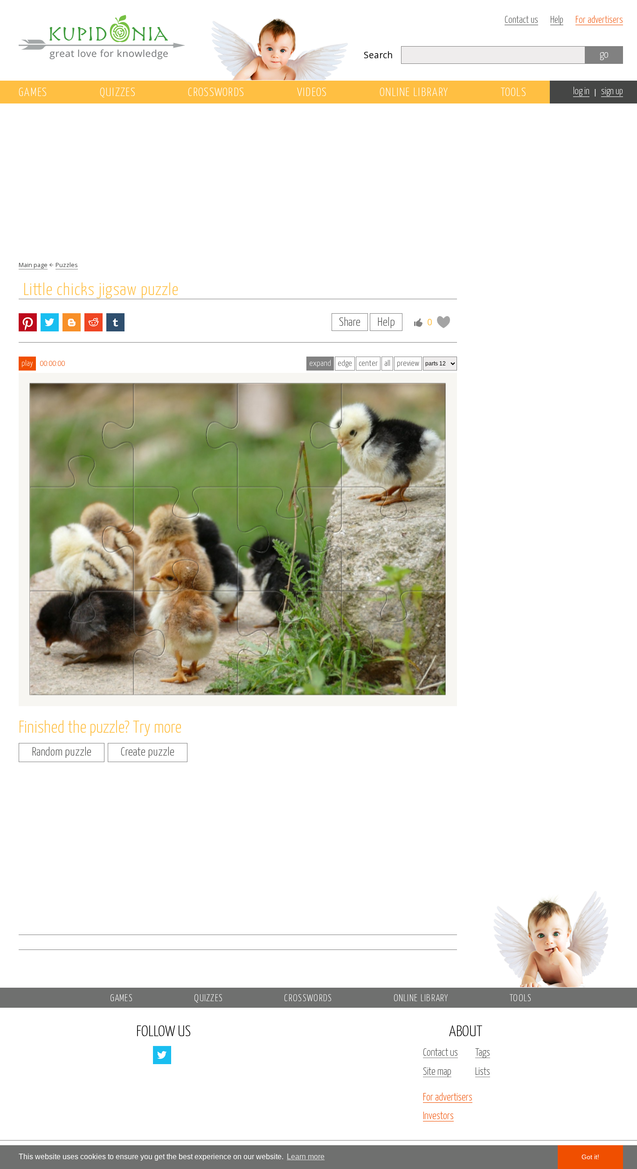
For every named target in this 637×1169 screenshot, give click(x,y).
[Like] (418, 322)
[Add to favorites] (443, 322)
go (604, 54)
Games (33, 92)
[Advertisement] (550, 264)
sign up (612, 91)
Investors (438, 1116)
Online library (414, 92)
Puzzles (66, 265)
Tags (482, 1053)
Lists (482, 1072)
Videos (312, 92)
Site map (437, 1072)
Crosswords (216, 92)
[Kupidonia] (184, 40)
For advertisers (599, 20)
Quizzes (118, 92)
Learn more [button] (306, 1157)
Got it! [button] (590, 1157)
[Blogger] (71, 322)
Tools (514, 92)
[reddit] (93, 322)
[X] (50, 322)
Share (349, 322)
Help (556, 20)
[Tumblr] (115, 322)
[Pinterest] (28, 322)
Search (378, 54)
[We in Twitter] (162, 1055)
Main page (33, 265)
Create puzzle (147, 752)
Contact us (521, 20)
